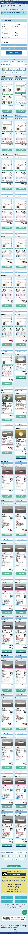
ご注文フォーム (14, 906)
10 (12, 72)
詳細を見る (7, 111)
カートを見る (20, 906)
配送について (7, 901)
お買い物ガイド (12, 904)
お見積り (8, 906)
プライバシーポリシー (14, 907)
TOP (1, 9)
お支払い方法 (20, 897)
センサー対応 (20, 48)
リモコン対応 (7, 48)
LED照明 (7, 45)
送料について (7, 897)
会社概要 (7, 904)
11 (16, 72)
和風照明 (20, 45)
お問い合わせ (23, 904)
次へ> (21, 72)
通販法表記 (18, 904)
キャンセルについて (21, 901)
